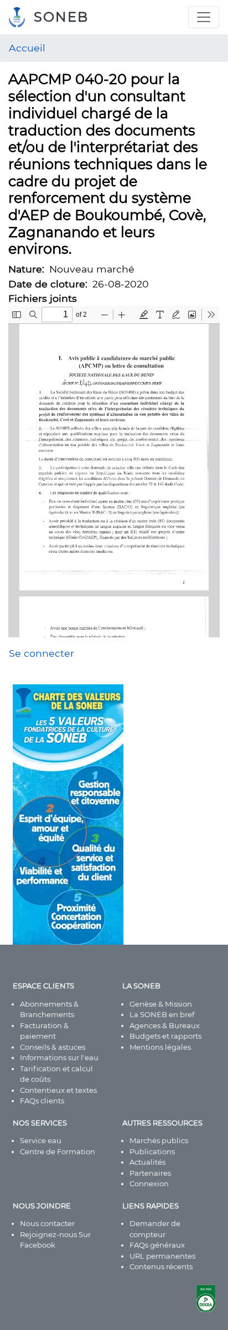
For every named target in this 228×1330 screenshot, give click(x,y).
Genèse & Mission (160, 1003)
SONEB (61, 17)
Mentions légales (160, 1047)
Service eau (40, 1140)
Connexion (149, 1183)
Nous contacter (47, 1223)
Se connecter (41, 653)
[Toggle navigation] (203, 17)
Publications (152, 1151)
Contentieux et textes (58, 1090)
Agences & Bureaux (164, 1025)
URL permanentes (162, 1256)
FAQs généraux (157, 1244)
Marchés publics (158, 1140)
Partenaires (150, 1173)
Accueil (27, 48)
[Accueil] (21, 17)
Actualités (147, 1162)
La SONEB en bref (161, 1014)
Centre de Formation (57, 1151)
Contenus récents (161, 1266)
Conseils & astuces (52, 1047)
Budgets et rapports (165, 1035)
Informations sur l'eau (59, 1057)
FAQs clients (42, 1100)
